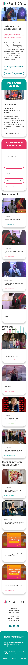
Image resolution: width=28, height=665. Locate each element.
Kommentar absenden (12, 187)
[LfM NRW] (14, 644)
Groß (5, 65)
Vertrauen (6, 68)
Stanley (8, 65)
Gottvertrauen (12, 68)
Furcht (15, 66)
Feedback (19, 73)
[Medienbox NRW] (14, 636)
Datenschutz (5, 658)
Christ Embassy (17, 34)
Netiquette (14, 658)
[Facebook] (10, 626)
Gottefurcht (20, 66)
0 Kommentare (18, 37)
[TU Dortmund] (14, 652)
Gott (12, 66)
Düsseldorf (6, 36)
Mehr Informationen (11, 133)
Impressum (23, 658)
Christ (15, 65)
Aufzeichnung (19, 68)
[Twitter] (17, 626)
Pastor (11, 65)
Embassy (19, 65)
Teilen (9, 73)
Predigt (5, 69)
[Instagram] (14, 626)
